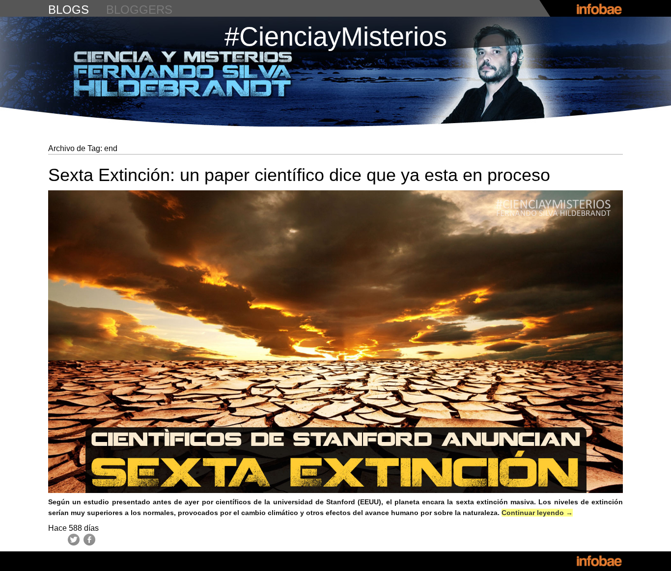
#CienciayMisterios (335, 36)
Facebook (89, 539)
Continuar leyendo (537, 513)
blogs (68, 9)
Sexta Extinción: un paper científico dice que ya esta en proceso (299, 175)
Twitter (74, 539)
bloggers (139, 9)
